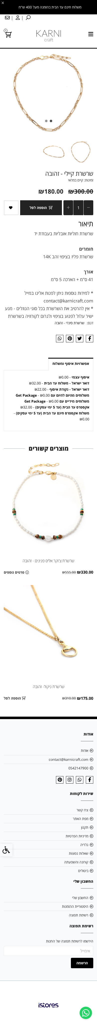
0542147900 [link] (78, 768)
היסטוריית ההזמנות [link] (75, 906)
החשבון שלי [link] (80, 897)
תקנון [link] (84, 827)
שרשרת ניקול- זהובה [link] (48, 686)
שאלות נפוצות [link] (78, 853)
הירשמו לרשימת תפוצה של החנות (69, 941)
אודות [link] (84, 750)
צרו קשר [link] (82, 810)
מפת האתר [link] (80, 818)
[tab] (51, 121)
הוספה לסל (38, 207)
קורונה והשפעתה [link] (76, 862)
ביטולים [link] (83, 870)
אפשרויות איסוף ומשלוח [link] (70, 363)
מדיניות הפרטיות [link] (77, 836)
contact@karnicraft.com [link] (68, 759)
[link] (86, 1013)
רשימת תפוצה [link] (78, 915)
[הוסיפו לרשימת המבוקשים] (11, 207)
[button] (80, 152)
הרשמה (82, 963)
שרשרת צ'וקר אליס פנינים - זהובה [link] (48, 560)
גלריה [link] (84, 844)
